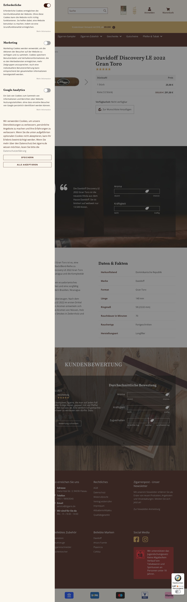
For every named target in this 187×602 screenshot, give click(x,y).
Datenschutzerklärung (14, 150)
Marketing (47, 43)
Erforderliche (47, 5)
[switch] (178, 591)
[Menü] (182, 575)
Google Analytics (47, 90)
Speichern (27, 157)
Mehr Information (44, 31)
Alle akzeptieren (27, 164)
